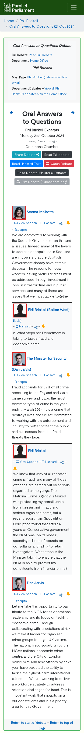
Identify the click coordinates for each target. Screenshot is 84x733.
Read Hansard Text (26, 163)
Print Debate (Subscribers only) (43, 181)
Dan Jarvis (35, 582)
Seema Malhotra (40, 211)
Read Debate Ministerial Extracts (42, 172)
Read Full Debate (40, 55)
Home (9, 20)
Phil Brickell (29, 20)
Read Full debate (57, 154)
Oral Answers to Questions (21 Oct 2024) (42, 26)
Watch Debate (60, 163)
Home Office (39, 60)
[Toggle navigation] (73, 7)
